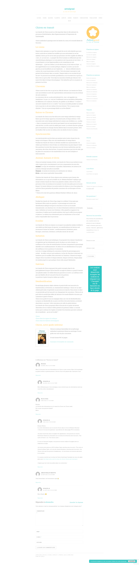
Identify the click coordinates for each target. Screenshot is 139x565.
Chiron (70, 17)
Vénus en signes (90, 59)
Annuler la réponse (76, 502)
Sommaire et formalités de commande (61, 342)
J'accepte (132, 561)
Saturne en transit (91, 117)
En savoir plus (123, 561)
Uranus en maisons (91, 96)
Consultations (84, 17)
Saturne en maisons (91, 91)
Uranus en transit (91, 122)
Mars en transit (90, 113)
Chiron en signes (91, 64)
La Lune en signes (91, 54)
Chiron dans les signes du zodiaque (46, 318)
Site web (39, 542)
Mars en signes (90, 61)
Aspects (63, 17)
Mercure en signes (91, 57)
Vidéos (100, 17)
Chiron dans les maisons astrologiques (47, 320)
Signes (45, 17)
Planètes (57, 17)
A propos (60, 554)
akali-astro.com (68, 554)
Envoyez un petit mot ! (92, 199)
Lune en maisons (91, 80)
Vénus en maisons (91, 85)
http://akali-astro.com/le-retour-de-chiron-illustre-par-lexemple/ (60, 459)
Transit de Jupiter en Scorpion (94, 186)
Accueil (39, 17)
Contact (55, 554)
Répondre (38, 375)
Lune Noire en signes (92, 174)
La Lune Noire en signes (92, 66)
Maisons (50, 17)
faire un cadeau (40, 556)
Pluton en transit (90, 126)
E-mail (39, 537)
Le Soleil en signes (91, 52)
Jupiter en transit (91, 115)
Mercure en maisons (91, 82)
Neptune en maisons (92, 98)
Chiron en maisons (91, 94)
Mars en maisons (91, 87)
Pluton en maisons (91, 101)
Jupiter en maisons (91, 89)
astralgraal (70, 9)
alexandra (49, 502)
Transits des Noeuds (91, 128)
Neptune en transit (91, 124)
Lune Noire (89, 171)
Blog (69, 20)
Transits (75, 17)
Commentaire (40, 511)
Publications (93, 17)
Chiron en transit (91, 119)
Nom (38, 531)
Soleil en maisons (91, 78)
